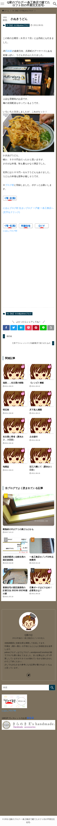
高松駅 (9, 51)
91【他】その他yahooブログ (17, 25)
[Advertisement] (28, 271)
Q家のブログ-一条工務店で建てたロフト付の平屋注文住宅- (28, 4)
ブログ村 (9, 185)
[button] (54, 4)
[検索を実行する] (52, 687)
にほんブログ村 (10, 231)
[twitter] (28, 675)
